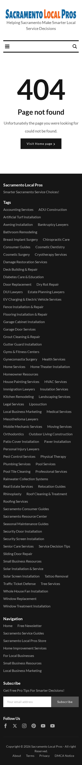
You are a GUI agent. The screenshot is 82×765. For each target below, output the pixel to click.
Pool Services (46, 464)
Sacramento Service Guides (23, 633)
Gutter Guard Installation (22, 344)
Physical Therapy (53, 456)
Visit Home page (40, 143)
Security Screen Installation (23, 539)
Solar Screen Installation (21, 576)
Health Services (53, 359)
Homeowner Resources (20, 374)
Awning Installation (18, 224)
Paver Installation (57, 441)
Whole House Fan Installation (25, 591)
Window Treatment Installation (27, 606)
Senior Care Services (18, 546)
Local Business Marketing (22, 411)
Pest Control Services (19, 456)
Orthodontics (13, 434)
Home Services (14, 366)
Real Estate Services (18, 486)
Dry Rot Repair (48, 284)
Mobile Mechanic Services (22, 426)
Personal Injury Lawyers (21, 449)
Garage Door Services (19, 329)
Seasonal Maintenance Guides (26, 524)
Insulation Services (54, 389)
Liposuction (38, 404)
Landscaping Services (54, 396)
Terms (30, 756)
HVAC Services (55, 381)
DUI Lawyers (13, 292)
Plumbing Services (17, 464)
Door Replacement (17, 284)
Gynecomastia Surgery (20, 359)
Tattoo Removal (56, 576)
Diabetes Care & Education (23, 277)
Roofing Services (15, 501)
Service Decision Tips (54, 546)
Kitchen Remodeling (18, 396)
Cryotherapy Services (51, 254)
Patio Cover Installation (21, 441)
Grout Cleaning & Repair (21, 337)
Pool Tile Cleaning (16, 471)
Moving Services (59, 426)
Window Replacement (20, 598)
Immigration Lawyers (19, 389)
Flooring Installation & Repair (25, 314)
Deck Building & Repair (20, 269)
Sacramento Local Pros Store (24, 640)
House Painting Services (21, 381)
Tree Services (50, 583)
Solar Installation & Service (23, 568)
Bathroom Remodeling (20, 232)
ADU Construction (52, 209)
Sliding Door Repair (17, 554)
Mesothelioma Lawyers (20, 419)
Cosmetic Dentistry (50, 247)
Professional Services (51, 471)
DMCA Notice (64, 756)
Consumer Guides (16, 247)
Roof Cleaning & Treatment (46, 494)
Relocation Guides (52, 486)
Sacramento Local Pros (46, 746)
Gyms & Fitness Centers (21, 351)
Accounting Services (18, 209)
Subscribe (65, 702)
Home (7, 625)
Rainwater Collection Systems (25, 479)
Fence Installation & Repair (23, 307)
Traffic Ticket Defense (19, 583)
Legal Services (13, 404)
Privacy (44, 756)
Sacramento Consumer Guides (26, 509)
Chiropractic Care (56, 239)
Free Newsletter (29, 625)
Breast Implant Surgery (20, 239)
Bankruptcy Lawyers (53, 224)
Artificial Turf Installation (22, 217)
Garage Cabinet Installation (24, 322)
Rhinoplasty (12, 494)
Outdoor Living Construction (51, 434)
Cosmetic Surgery (16, 254)
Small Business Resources (22, 561)
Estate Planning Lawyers (46, 292)
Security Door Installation (22, 531)
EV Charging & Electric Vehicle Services (32, 299)
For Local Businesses (18, 655)
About (16, 756)
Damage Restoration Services (25, 262)
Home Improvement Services (25, 648)
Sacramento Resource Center (25, 516)
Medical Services (59, 411)
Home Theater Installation (50, 366)
